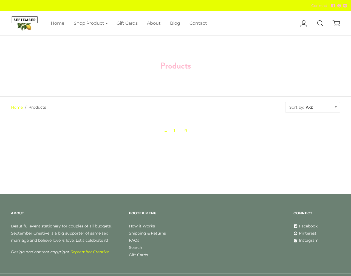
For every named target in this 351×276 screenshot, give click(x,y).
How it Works (142, 226)
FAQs (134, 240)
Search (135, 247)
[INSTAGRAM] (344, 6)
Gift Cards (127, 23)
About (154, 23)
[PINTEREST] (338, 6)
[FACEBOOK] (332, 6)
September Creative (89, 251)
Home (57, 23)
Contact (198, 23)
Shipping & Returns (147, 233)
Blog (175, 23)
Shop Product (89, 23)
